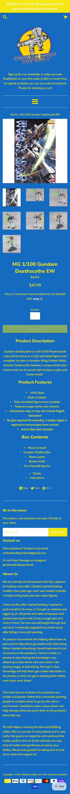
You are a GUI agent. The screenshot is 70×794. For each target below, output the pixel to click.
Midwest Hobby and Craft (34, 774)
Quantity (35, 309)
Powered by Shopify (57, 774)
